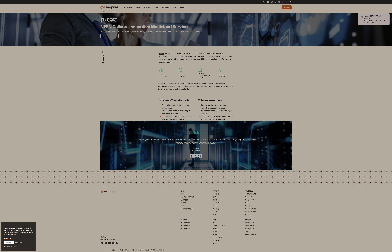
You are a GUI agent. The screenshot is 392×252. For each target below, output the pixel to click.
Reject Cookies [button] (18, 242)
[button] (10, 246)
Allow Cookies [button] (9, 242)
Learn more (7, 238)
